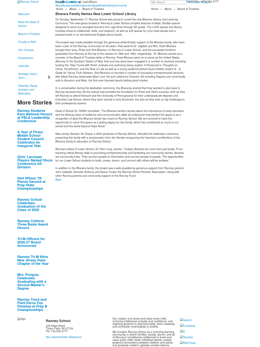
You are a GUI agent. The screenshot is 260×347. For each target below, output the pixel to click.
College (93, 5)
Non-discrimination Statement (63, 337)
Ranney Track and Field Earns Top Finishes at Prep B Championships (32, 304)
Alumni (69, 2)
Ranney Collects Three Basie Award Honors (32, 224)
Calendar (23, 66)
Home (60, 9)
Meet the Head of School (28, 24)
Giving (77, 2)
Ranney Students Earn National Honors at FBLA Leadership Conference (34, 115)
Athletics (103, 5)
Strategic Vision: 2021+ (28, 76)
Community (120, 5)
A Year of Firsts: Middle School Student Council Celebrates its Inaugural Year (30, 138)
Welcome (24, 14)
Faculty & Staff (27, 42)
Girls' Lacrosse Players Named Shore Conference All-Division (35, 161)
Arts (110, 5)
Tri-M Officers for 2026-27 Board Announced (31, 242)
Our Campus (26, 50)
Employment (25, 58)
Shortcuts (194, 2)
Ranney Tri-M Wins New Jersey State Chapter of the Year (33, 260)
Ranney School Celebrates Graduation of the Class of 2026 (31, 204)
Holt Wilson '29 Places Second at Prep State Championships (31, 183)
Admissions (82, 5)
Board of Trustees (29, 34)
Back (58, 179)
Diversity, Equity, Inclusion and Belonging (28, 89)
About (58, 5)
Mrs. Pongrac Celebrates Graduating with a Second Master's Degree (31, 281)
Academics (69, 5)
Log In (207, 2)
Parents (60, 2)
